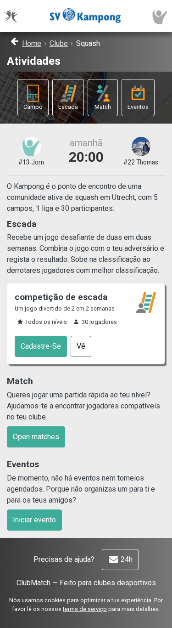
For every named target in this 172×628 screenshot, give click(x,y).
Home (31, 43)
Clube (59, 43)
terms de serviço (85, 608)
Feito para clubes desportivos (108, 582)
